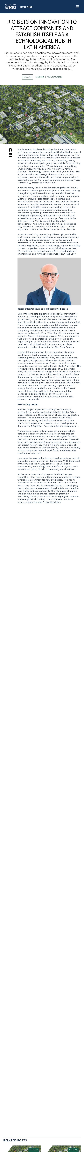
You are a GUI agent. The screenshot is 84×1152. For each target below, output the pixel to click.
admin (41, 77)
